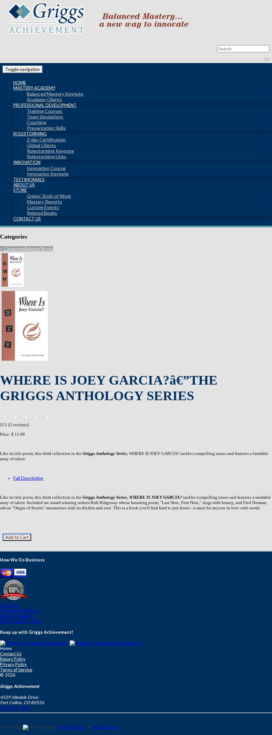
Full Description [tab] (28, 478)
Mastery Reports (44, 201)
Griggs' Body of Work (49, 196)
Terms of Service (16, 669)
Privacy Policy (13, 664)
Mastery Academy (34, 88)
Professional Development (45, 105)
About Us (24, 184)
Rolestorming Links (46, 156)
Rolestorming (30, 133)
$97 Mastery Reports (21, 610)
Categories (12, 249)
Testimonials (28, 179)
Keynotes (9, 605)
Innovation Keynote (48, 174)
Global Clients (41, 145)
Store (20, 190)
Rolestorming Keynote (50, 151)
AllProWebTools (72, 727)
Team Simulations (45, 116)
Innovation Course (46, 168)
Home (19, 82)
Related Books (42, 213)
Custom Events (43, 207)
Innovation (26, 162)
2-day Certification (46, 139)
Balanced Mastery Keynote (55, 94)
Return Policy (13, 659)
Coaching (36, 122)
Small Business (106, 727)
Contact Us (27, 218)
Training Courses (44, 111)
